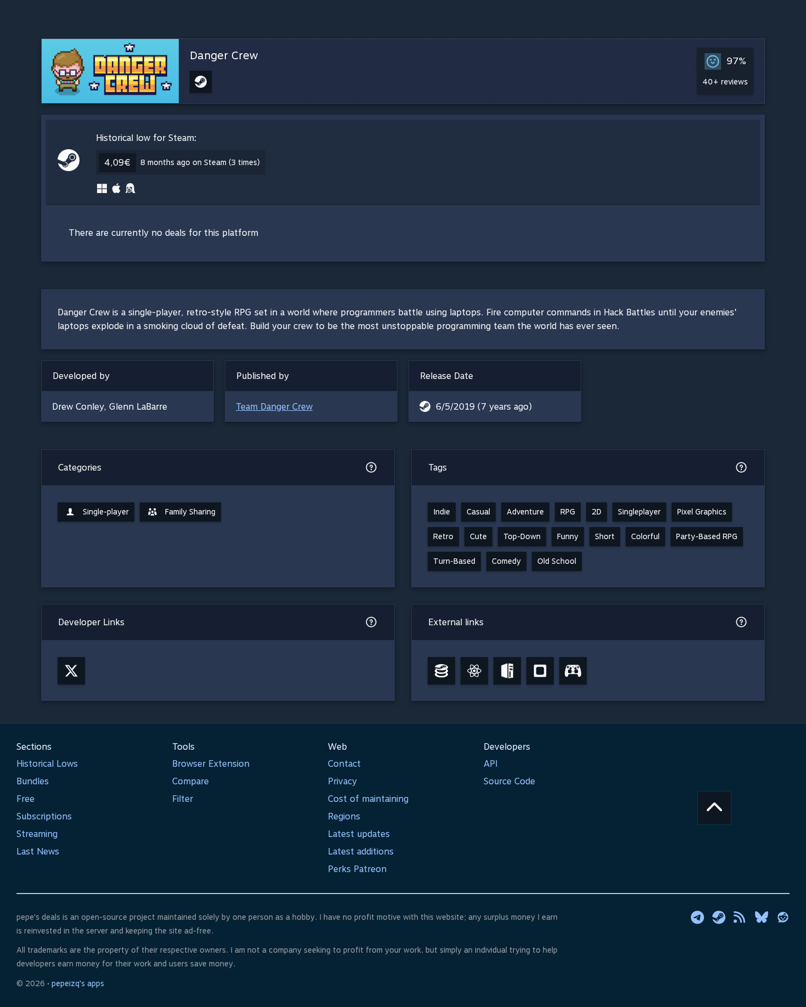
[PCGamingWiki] (507, 670)
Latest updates (359, 834)
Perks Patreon (357, 869)
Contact (344, 764)
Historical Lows (47, 764)
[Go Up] (714, 808)
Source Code (509, 781)
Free (25, 799)
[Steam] (718, 917)
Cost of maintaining (368, 799)
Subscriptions (44, 816)
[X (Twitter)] (71, 670)
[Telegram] (697, 917)
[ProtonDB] (474, 670)
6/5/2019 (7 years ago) (484, 406)
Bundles (32, 781)
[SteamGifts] (540, 670)
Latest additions (361, 851)
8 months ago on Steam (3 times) (200, 162)
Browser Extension (210, 764)
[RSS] (740, 917)
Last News (37, 851)
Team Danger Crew (274, 406)
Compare (190, 781)
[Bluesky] (761, 917)
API (491, 764)
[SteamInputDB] (573, 670)
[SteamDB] (441, 670)
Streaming (37, 834)
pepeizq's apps (78, 983)
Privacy (342, 781)
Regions (344, 816)
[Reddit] (783, 917)
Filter (182, 799)
